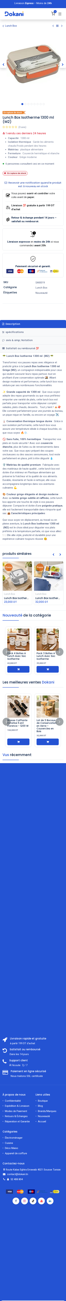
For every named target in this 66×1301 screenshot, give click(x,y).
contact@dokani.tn (17, 1174)
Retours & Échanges (16, 1116)
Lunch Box (11, 25)
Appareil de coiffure (16, 1153)
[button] (3, 64)
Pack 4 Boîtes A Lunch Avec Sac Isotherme (16, 656)
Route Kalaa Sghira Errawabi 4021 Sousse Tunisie (33, 1169)
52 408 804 (16, 1179)
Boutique (43, 1100)
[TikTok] (33, 1201)
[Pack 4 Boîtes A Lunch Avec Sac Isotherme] (18, 640)
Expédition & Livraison (17, 1105)
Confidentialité (13, 1100)
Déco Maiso (11, 1148)
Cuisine (9, 1143)
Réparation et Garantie (17, 1121)
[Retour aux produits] (57, 26)
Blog (40, 1105)
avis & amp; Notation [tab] (19, 340)
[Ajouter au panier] (18, 669)
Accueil (42, 1121)
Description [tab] (12, 324)
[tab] (33, 349)
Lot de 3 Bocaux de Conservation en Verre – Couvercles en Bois (47, 726)
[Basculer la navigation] (59, 13)
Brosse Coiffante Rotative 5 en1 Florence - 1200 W (18, 723)
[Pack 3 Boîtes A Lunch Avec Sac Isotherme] (48, 640)
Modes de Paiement (16, 1111)
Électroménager (14, 1137)
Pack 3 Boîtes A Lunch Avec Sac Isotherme (46, 656)
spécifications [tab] (14, 332)
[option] (33, 652)
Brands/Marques (47, 1111)
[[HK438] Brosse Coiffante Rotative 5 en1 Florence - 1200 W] (18, 707)
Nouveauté (44, 1116)
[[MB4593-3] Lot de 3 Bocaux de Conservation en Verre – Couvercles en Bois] (48, 707)
